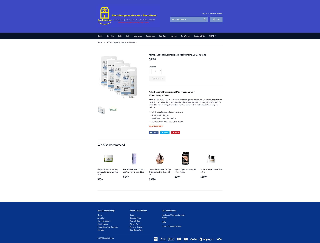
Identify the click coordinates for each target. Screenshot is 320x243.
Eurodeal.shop (108, 238)
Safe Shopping (103, 224)
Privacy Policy (135, 224)
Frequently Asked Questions (108, 227)
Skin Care (110, 36)
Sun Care (162, 36)
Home (100, 42)
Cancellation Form (136, 230)
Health (100, 36)
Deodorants (150, 36)
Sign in (204, 13)
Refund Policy (135, 221)
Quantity (152, 67)
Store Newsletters (104, 221)
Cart (218, 19)
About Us (101, 218)
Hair (127, 36)
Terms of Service (136, 227)
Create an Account (216, 13)
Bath (120, 36)
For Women (185, 36)
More (211, 36)
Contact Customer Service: (172, 226)
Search (132, 215)
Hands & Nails (199, 36)
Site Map (101, 230)
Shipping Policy (135, 218)
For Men (173, 36)
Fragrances (138, 36)
